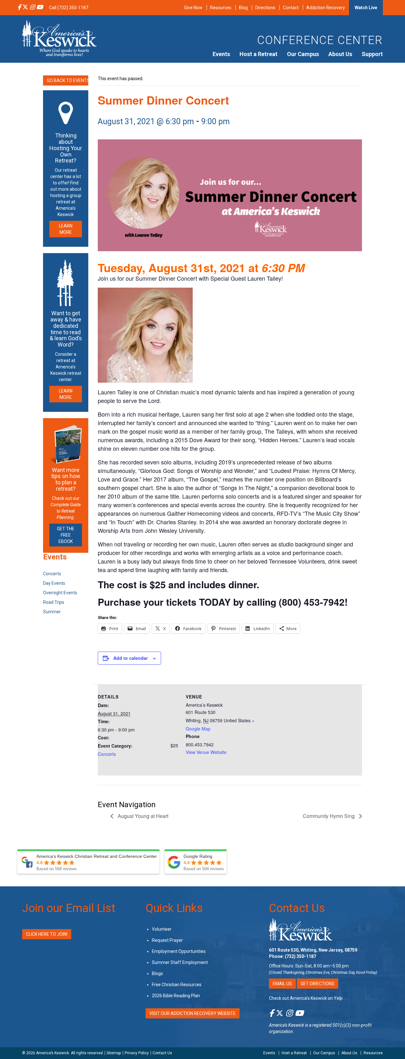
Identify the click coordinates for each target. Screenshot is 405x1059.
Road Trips (53, 602)
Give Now (193, 7)
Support (372, 54)
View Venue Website (206, 752)
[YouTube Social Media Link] (39, 7)
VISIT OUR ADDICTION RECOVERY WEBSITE (192, 1013)
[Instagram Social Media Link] (32, 7)
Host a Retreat (258, 54)
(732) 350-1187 (300, 956)
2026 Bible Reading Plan (176, 995)
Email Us (282, 983)
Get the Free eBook (65, 535)
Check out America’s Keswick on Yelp (306, 997)
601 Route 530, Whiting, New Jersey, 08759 (313, 949)
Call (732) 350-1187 (68, 7)
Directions (265, 7)
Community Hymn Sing (329, 816)
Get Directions (317, 983)
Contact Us (297, 908)
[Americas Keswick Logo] (59, 38)
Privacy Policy (137, 1052)
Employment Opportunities (179, 951)
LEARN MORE (65, 229)
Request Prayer (167, 939)
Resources (220, 7)
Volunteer (161, 928)
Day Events (54, 583)
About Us (340, 54)
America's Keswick (286, 1024)
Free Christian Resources (177, 984)
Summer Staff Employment (180, 962)
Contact (291, 7)
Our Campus (303, 54)
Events (221, 54)
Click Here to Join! (46, 933)
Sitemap (114, 1052)
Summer (52, 611)
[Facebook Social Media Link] (19, 7)
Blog (243, 7)
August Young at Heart (142, 816)
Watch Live (366, 7)
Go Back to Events (67, 80)
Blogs (157, 973)
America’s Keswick (52, 1052)
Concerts (107, 754)
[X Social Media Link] (25, 7)
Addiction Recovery (325, 7)
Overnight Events (60, 592)
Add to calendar (130, 658)
